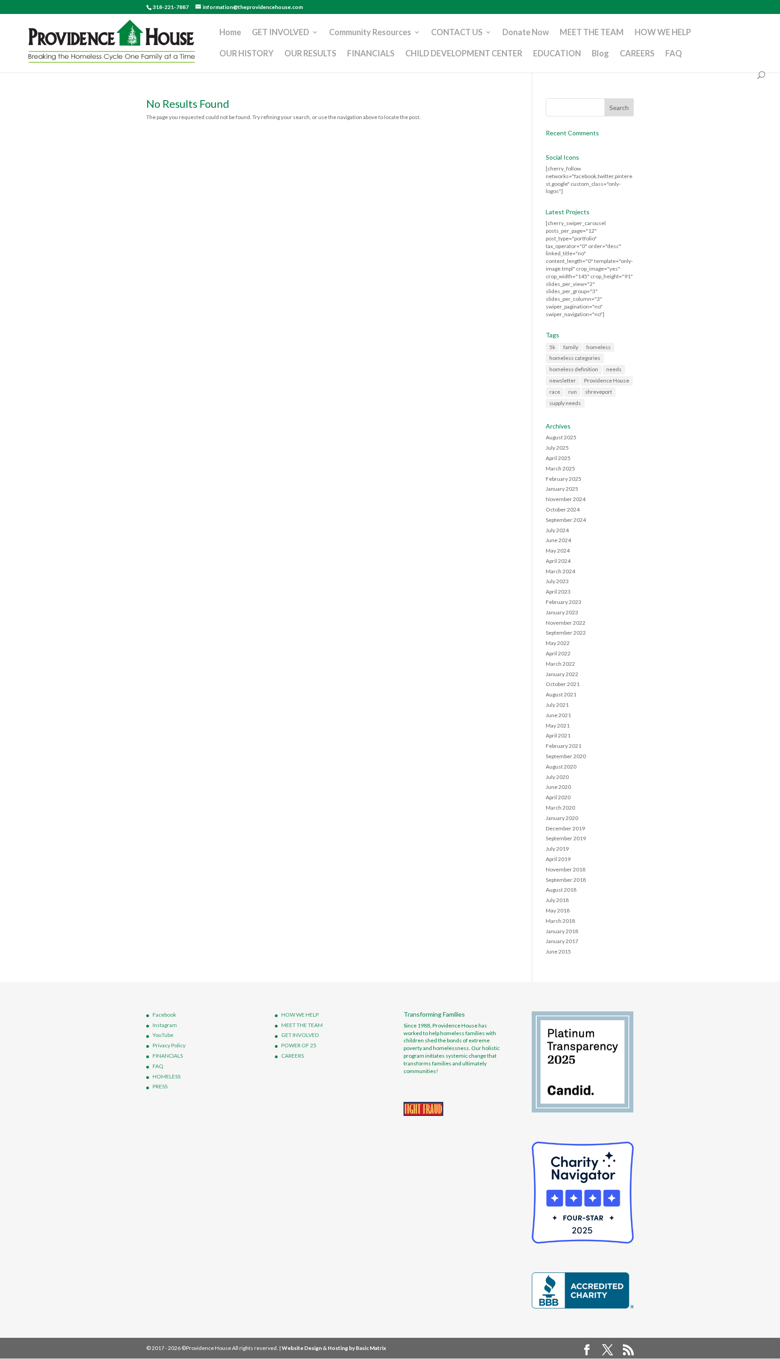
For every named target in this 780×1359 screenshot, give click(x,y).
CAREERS (637, 54)
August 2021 (561, 694)
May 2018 (558, 910)
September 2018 (566, 879)
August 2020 (561, 766)
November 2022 (565, 622)
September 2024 (566, 519)
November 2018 (565, 869)
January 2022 (562, 674)
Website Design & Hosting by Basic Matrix (334, 1348)
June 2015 (558, 951)
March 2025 (560, 468)
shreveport (598, 391)
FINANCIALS (371, 54)
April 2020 (558, 797)
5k (552, 347)
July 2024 (557, 530)
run (572, 391)
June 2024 (558, 540)
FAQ (673, 54)
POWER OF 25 (298, 1045)
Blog (600, 54)
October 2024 (563, 509)
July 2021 (557, 704)
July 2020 (557, 777)
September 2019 (566, 838)
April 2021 (558, 735)
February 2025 (563, 478)
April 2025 (558, 458)
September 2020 (566, 756)
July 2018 (557, 900)
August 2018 (561, 889)
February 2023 (563, 602)
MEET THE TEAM (592, 33)
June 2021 (558, 715)
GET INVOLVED (280, 33)
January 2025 (562, 488)
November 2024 (565, 499)
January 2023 (562, 612)
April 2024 (558, 560)
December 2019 (565, 828)
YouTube (163, 1035)
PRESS (160, 1086)
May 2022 (558, 643)
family (570, 347)
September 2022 (566, 632)
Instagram (165, 1025)
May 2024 (558, 550)
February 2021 (563, 745)
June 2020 (558, 786)
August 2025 (561, 437)
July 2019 (557, 848)
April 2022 (558, 653)
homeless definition (573, 369)
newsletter (562, 380)
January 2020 (562, 818)
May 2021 (558, 725)
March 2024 (560, 571)
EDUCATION (557, 54)
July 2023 (557, 581)
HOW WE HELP (663, 33)
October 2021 (563, 684)
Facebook (164, 1014)
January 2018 (562, 931)
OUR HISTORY (246, 54)
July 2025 (557, 447)
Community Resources (370, 33)
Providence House (606, 380)
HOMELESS (167, 1076)
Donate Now (525, 33)
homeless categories (574, 358)
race (554, 391)
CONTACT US (457, 33)
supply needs (565, 403)
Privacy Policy (169, 1045)
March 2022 (560, 663)
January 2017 (562, 941)
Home (230, 33)
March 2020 (560, 807)
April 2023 (558, 591)
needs (614, 369)
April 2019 (558, 859)
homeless (598, 347)
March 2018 (560, 920)
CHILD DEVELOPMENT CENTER (463, 54)
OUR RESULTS (310, 54)
